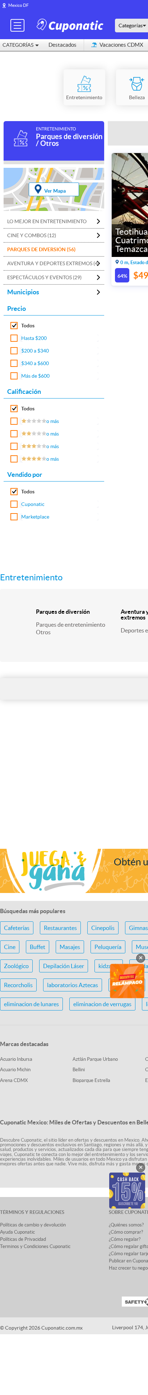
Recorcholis (18, 985)
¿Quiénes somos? (126, 1225)
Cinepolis (103, 928)
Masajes (70, 947)
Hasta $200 (34, 338)
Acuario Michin (15, 1069)
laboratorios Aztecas (72, 985)
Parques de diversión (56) (41, 249)
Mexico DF (18, 5)
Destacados (62, 45)
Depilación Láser (63, 966)
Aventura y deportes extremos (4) (53, 263)
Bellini (79, 1069)
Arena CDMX (14, 1080)
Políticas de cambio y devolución (33, 1225)
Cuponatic (33, 504)
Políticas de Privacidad (23, 1239)
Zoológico (16, 966)
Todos (27, 325)
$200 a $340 (35, 351)
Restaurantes (60, 928)
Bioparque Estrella (91, 1080)
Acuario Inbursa (16, 1059)
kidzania (108, 966)
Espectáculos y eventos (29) (44, 277)
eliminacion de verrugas (102, 1004)
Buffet (37, 947)
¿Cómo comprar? (126, 1232)
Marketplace (35, 517)
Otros (43, 632)
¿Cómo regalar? (124, 1239)
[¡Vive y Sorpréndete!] (71, 25)
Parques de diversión (63, 611)
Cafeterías (16, 928)
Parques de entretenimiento (70, 624)
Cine (9, 947)
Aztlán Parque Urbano (95, 1059)
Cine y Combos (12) (31, 235)
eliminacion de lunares (31, 1004)
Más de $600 (35, 376)
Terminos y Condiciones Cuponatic (35, 1246)
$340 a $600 (35, 363)
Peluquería (107, 947)
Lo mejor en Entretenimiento (47, 221)
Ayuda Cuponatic (17, 1232)
